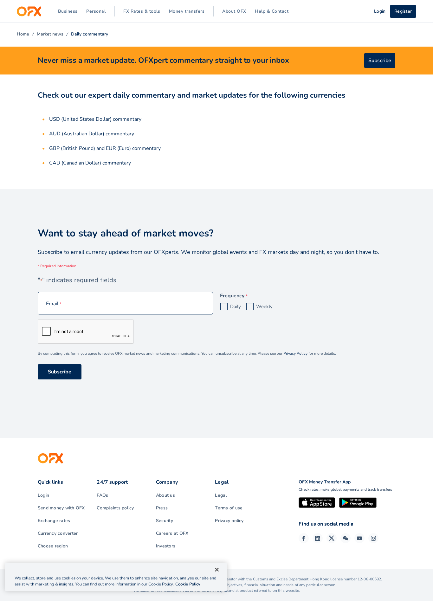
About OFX (234, 11)
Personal (96, 11)
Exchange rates (54, 521)
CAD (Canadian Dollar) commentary (90, 162)
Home (23, 34)
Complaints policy (115, 508)
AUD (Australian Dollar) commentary (91, 133)
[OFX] (29, 11)
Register (403, 11)
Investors (165, 546)
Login (43, 495)
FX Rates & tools (141, 11)
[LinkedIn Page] (318, 538)
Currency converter (58, 533)
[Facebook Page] (304, 538)
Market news (50, 34)
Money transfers (187, 11)
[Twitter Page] (331, 538)
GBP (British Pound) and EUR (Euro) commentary (105, 148)
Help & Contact (271, 11)
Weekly (264, 306)
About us (165, 495)
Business (68, 11)
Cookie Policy (187, 584)
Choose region (53, 546)
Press (162, 508)
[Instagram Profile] (373, 538)
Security (164, 521)
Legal (221, 495)
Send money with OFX (61, 508)
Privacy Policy (295, 353)
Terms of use (228, 508)
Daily (235, 306)
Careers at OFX (172, 533)
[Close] (217, 570)
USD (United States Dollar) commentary (95, 119)
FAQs (102, 495)
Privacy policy (229, 521)
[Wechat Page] (345, 538)
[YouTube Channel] (359, 538)
